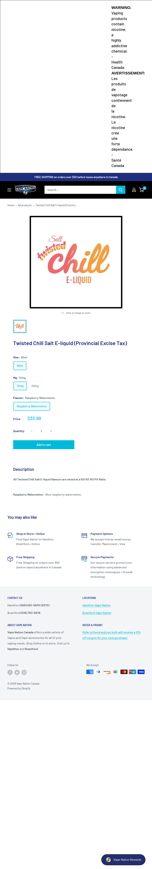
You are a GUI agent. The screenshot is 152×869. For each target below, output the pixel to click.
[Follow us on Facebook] (10, 672)
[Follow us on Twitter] (17, 672)
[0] (141, 190)
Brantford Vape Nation (96, 612)
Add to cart (44, 444)
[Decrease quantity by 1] (31, 431)
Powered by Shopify (18, 688)
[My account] (134, 190)
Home (10, 205)
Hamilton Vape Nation (96, 605)
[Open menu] (9, 189)
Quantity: (19, 431)
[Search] (120, 190)
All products (25, 205)
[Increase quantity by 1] (51, 431)
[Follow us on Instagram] (24, 672)
